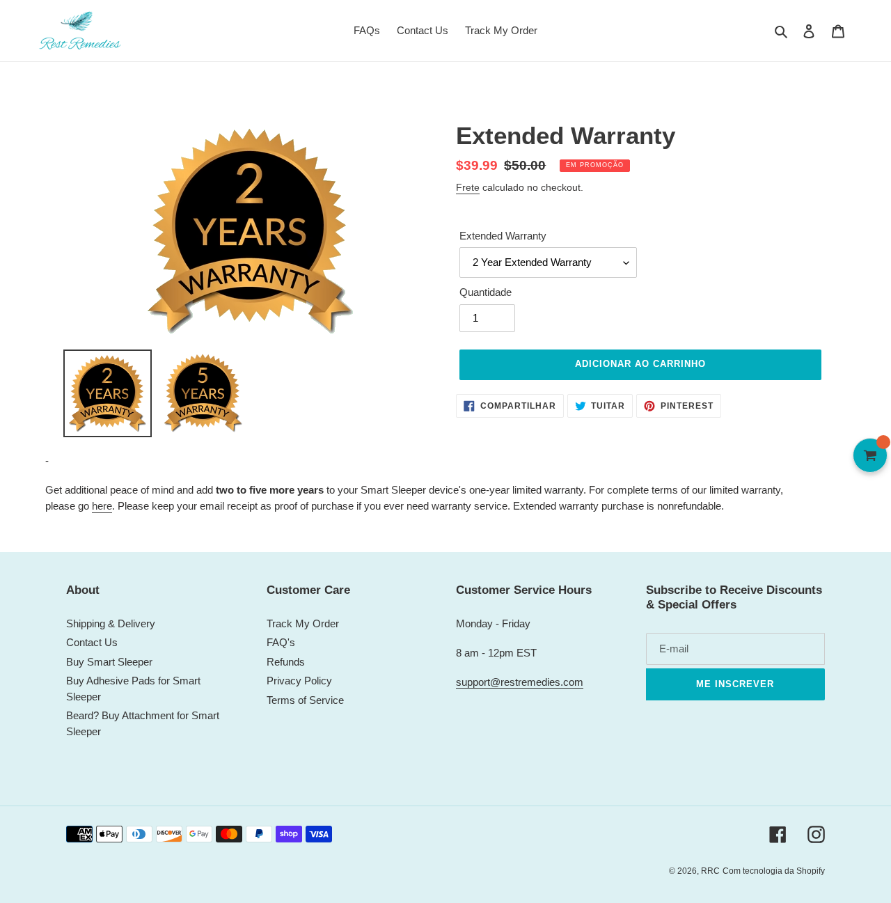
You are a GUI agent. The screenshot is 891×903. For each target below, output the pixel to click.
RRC (710, 871)
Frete (468, 187)
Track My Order (303, 623)
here (102, 506)
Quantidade (485, 292)
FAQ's (281, 642)
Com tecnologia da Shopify (774, 871)
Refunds (286, 662)
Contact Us (92, 642)
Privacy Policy (299, 680)
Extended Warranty (502, 236)
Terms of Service (305, 700)
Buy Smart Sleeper (109, 662)
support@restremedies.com (519, 682)
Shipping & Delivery (110, 623)
